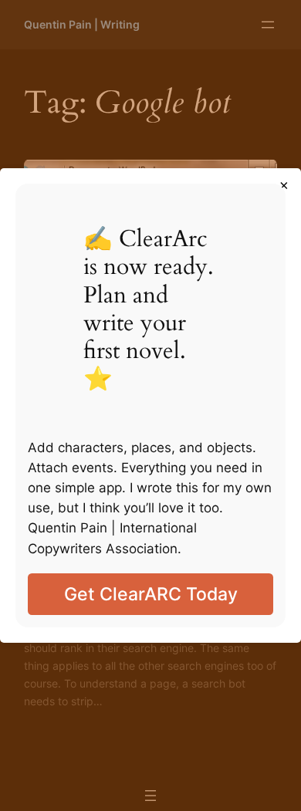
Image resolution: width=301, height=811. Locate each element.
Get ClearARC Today (151, 593)
